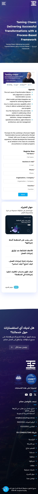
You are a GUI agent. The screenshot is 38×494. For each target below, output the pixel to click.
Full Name (31, 154)
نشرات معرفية (29, 470)
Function (31, 186)
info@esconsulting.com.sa (25, 418)
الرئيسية (34, 46)
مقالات (32, 465)
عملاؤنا (32, 457)
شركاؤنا (32, 461)
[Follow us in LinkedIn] (30, 395)
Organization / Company (25, 178)
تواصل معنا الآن (21, 347)
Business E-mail (29, 162)
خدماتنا (32, 452)
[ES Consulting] (31, 370)
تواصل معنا (31, 478)
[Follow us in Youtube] (26, 395)
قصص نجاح (30, 448)
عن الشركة (31, 444)
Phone (32, 170)
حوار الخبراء (30, 474)
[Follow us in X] (35, 395)
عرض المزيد (9, 287)
